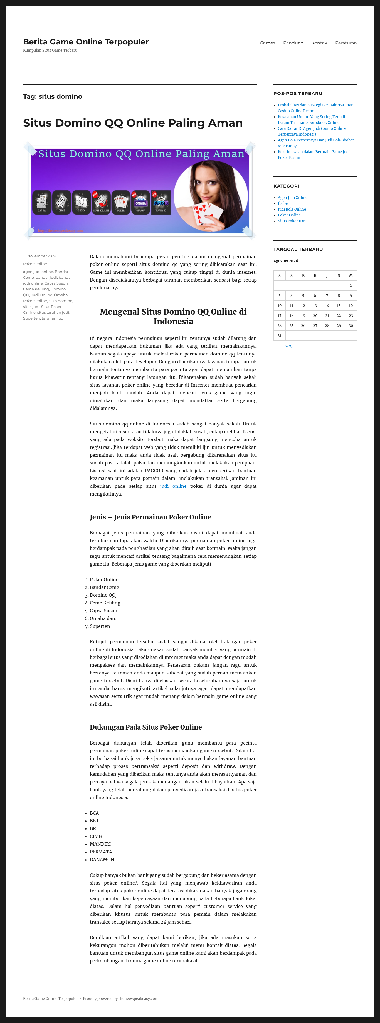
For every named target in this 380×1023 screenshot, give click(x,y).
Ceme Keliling (36, 289)
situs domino (60, 300)
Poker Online (35, 264)
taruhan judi (53, 318)
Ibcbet (283, 203)
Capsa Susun (56, 283)
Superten (31, 318)
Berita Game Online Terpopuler (86, 41)
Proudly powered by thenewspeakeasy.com (121, 998)
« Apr (290, 345)
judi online (173, 486)
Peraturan (346, 43)
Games (267, 43)
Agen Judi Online (292, 197)
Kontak (319, 43)
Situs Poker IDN (292, 221)
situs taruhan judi (53, 312)
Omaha (61, 295)
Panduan (293, 43)
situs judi (31, 306)
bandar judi (46, 277)
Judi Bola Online (292, 209)
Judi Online (41, 295)
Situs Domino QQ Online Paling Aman (133, 123)
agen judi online (38, 271)
